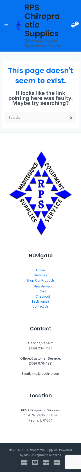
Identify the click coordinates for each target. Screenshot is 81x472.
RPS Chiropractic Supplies (42, 20)
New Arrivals (43, 286)
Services (40, 275)
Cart (43, 291)
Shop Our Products (40, 280)
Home (40, 270)
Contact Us (40, 306)
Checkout (43, 296)
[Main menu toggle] (6, 25)
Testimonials (41, 301)
